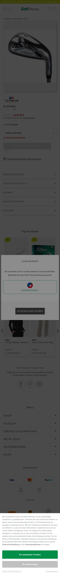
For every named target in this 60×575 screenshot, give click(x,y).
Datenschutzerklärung (10, 545)
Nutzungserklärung (33, 545)
